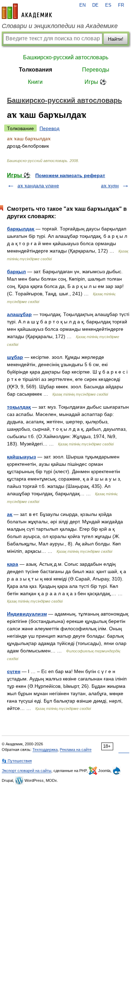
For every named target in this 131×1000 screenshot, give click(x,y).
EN (82, 5)
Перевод (49, 128)
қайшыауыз (21, 456)
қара (12, 564)
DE (95, 5)
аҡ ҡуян (110, 185)
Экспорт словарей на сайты (26, 771)
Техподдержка (45, 749)
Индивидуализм (27, 614)
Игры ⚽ (96, 82)
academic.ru (27, 11)
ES (108, 5)
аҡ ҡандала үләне (38, 185)
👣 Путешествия (17, 761)
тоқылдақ (19, 407)
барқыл (16, 271)
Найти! (115, 39)
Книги (35, 82)
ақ (9, 514)
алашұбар (19, 314)
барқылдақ (20, 228)
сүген (13, 671)
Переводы (95, 70)
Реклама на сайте (76, 749)
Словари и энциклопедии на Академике (60, 25)
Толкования (35, 70)
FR (121, 5)
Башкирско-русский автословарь (65, 57)
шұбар (15, 357)
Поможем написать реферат (70, 175)
